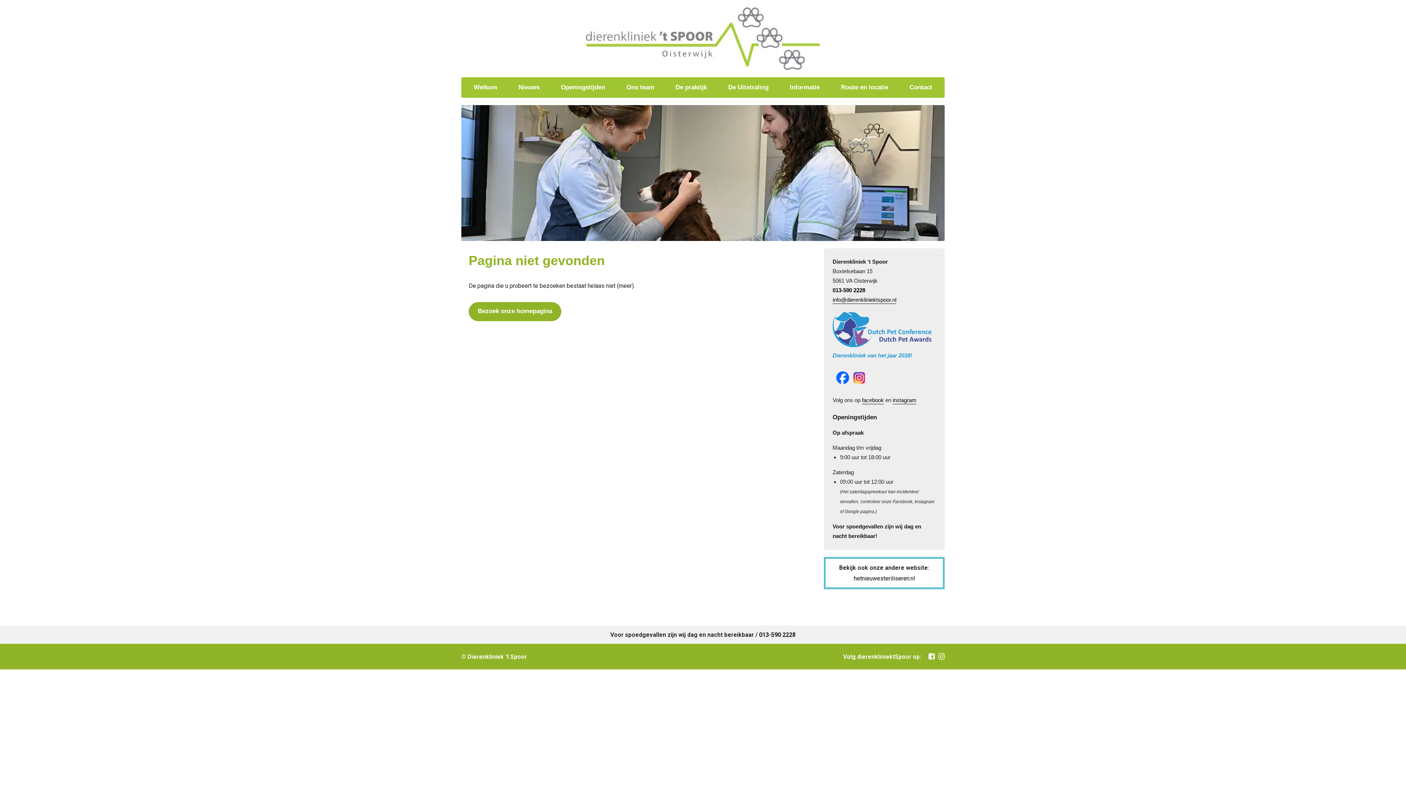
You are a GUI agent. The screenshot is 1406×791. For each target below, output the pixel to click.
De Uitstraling (748, 87)
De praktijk (691, 87)
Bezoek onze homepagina (515, 311)
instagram (904, 400)
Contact (921, 87)
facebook (873, 400)
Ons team (640, 87)
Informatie (805, 87)
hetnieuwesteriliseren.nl (884, 578)
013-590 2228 (849, 290)
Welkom (485, 87)
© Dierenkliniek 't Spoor (494, 656)
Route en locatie (864, 87)
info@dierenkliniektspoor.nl (864, 300)
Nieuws (529, 87)
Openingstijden (583, 87)
